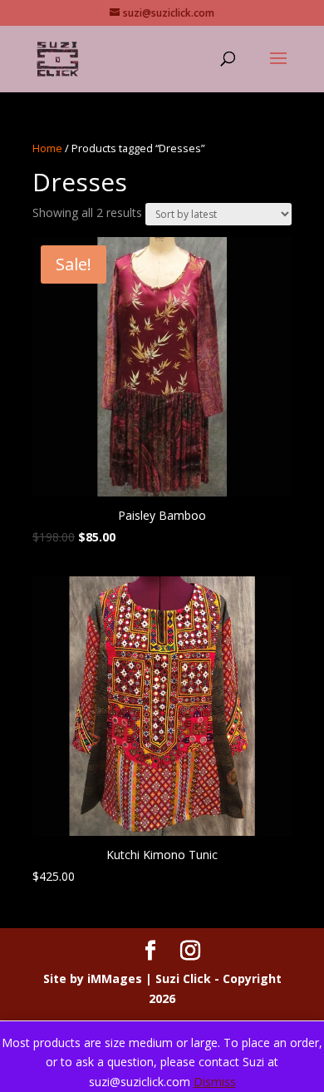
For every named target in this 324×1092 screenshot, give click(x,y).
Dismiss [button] (215, 1082)
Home (47, 148)
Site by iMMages (92, 978)
